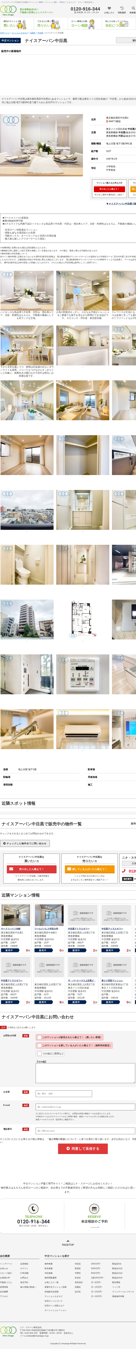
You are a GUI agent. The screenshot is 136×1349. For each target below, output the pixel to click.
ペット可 (116, 1287)
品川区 (78, 1292)
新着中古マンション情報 (56, 1287)
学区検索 (49, 1273)
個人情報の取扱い (28, 1287)
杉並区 (78, 1278)
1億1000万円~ (97, 1278)
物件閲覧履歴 (51, 1278)
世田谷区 (79, 1282)
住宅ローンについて (54, 1301)
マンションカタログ (54, 1296)
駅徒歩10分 (117, 1268)
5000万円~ (96, 1268)
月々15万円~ (96, 1287)
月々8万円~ (96, 1282)
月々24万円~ (96, 1292)
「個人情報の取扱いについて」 (62, 1139)
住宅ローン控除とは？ (55, 1305)
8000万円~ (96, 1273)
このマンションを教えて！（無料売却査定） (77, 1045)
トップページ (6, 1264)
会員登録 (24, 1264)
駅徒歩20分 (117, 1278)
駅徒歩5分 (116, 1264)
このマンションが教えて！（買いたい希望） (72, 1037)
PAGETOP (68, 1244)
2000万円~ (96, 1264)
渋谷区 (78, 1264)
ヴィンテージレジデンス (123, 1292)
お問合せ (24, 1278)
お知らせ (4, 1268)
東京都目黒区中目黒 (116, 117)
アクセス (4, 1296)
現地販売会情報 (52, 1292)
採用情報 (4, 1287)
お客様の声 (5, 1278)
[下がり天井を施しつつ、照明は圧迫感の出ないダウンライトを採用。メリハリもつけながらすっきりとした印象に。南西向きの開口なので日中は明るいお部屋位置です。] (27, 364)
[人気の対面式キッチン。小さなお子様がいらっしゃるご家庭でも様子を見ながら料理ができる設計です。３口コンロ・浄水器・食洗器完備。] (82, 309)
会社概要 (4, 1292)
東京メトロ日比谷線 (120, 129)
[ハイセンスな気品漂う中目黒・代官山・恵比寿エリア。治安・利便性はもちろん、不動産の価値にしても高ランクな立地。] (41, 175)
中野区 (78, 1273)
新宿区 (78, 1268)
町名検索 (49, 1268)
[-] (82, 364)
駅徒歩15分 (117, 1273)
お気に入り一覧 (52, 1282)
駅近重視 (116, 1282)
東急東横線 (115, 132)
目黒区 (78, 1287)
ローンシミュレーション (56, 1310)
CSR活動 (24, 1273)
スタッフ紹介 (6, 1273)
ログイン (24, 1268)
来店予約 (24, 1282)
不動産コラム (6, 1282)
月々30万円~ (96, 1296)
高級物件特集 (118, 1296)
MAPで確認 (114, 121)
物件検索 (49, 1264)
